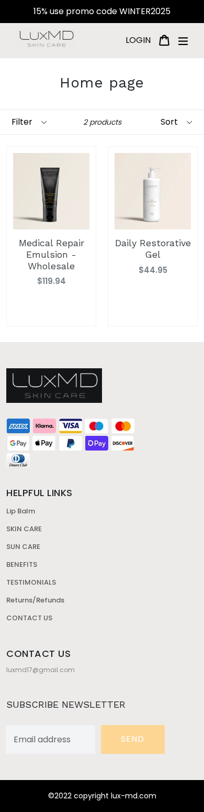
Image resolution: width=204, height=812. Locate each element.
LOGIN (140, 40)
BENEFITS (21, 564)
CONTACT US (29, 618)
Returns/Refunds (35, 600)
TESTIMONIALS (31, 582)
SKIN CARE (24, 529)
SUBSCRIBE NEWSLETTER (66, 704)
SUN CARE (23, 547)
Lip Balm (20, 511)
